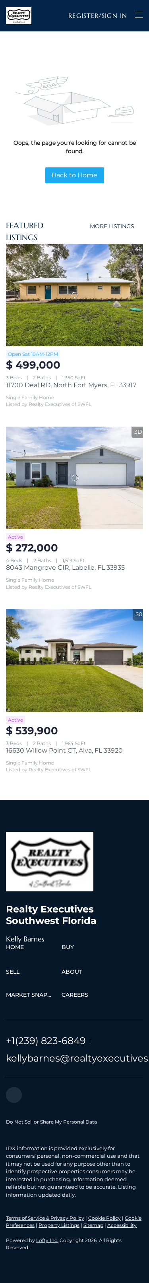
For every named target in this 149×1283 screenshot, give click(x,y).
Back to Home (74, 175)
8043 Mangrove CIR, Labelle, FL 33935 (65, 567)
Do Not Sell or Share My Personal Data (51, 1122)
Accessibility (122, 1225)
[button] (18, 15)
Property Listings (59, 1225)
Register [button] (83, 15)
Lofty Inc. (47, 1240)
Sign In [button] (114, 15)
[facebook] (14, 1095)
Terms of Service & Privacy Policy (45, 1218)
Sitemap (93, 1225)
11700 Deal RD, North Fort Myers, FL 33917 (71, 385)
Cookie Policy (104, 1218)
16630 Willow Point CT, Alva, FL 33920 (64, 750)
